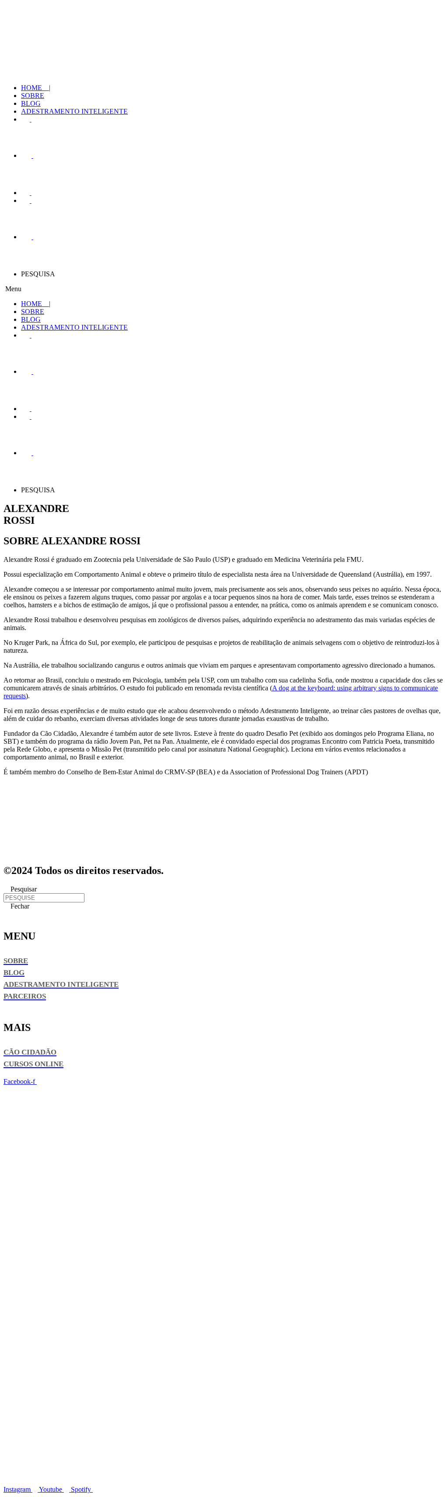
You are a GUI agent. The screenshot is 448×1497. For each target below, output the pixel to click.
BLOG (31, 103)
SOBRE (32, 95)
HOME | (35, 87)
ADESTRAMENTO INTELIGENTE (74, 111)
